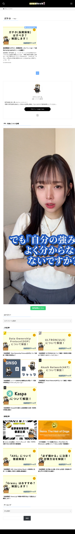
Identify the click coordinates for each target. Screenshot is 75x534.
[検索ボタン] (3, 3)
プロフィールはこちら (37, 109)
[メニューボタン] (71, 3)
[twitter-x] (37, 115)
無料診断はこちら (38, 308)
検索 (27, 518)
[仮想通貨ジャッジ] (37, 3)
